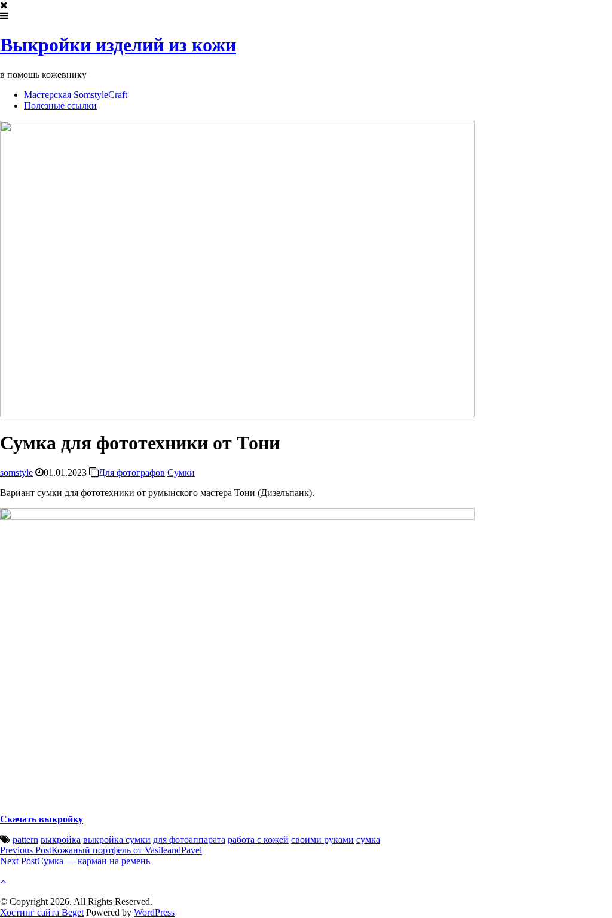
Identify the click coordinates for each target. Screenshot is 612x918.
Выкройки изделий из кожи (118, 45)
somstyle (16, 472)
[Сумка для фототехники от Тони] (237, 414)
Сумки (181, 472)
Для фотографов (132, 472)
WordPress (154, 912)
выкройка (61, 839)
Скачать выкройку (41, 819)
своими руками (322, 839)
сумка (368, 839)
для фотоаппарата (189, 839)
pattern (25, 839)
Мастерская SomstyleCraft (75, 95)
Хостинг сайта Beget (42, 912)
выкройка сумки (117, 839)
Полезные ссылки (60, 105)
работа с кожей (258, 839)
